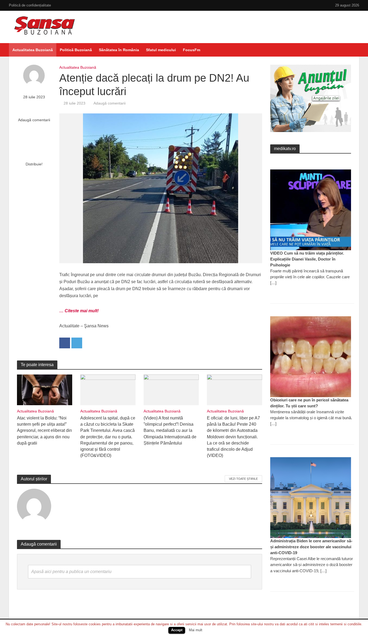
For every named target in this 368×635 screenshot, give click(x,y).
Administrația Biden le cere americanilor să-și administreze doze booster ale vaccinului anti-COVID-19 (311, 547)
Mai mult (195, 630)
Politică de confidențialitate (30, 5)
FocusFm (191, 50)
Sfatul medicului (161, 50)
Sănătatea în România (119, 50)
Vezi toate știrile (243, 478)
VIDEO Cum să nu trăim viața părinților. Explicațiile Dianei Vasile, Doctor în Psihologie (307, 259)
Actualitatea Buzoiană (32, 50)
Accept (176, 630)
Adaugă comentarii (34, 120)
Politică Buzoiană (76, 50)
